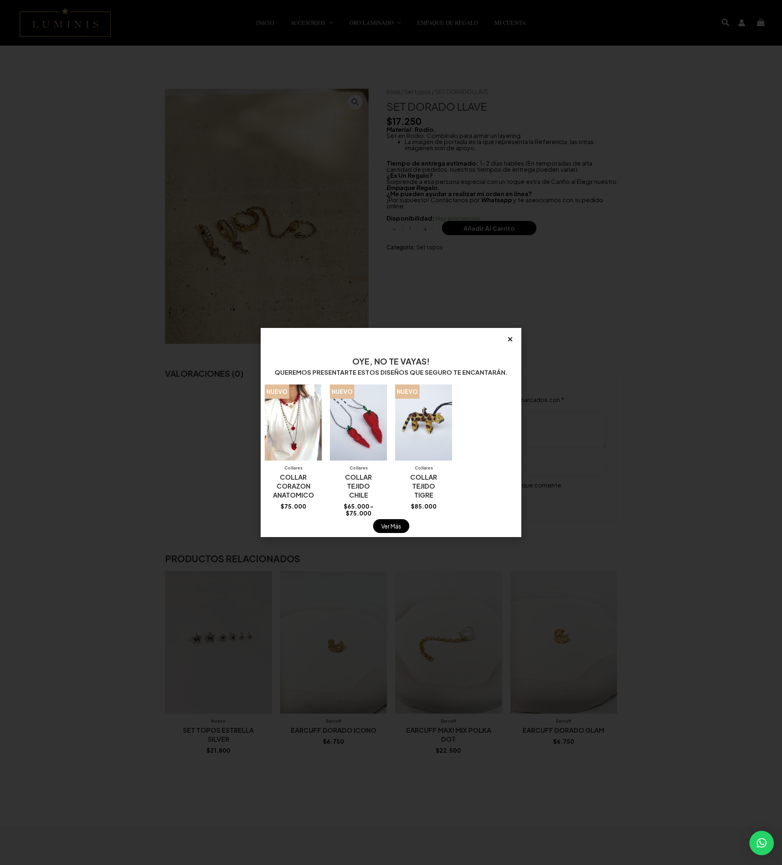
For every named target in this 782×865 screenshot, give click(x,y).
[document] (391, 432)
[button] (761, 843)
